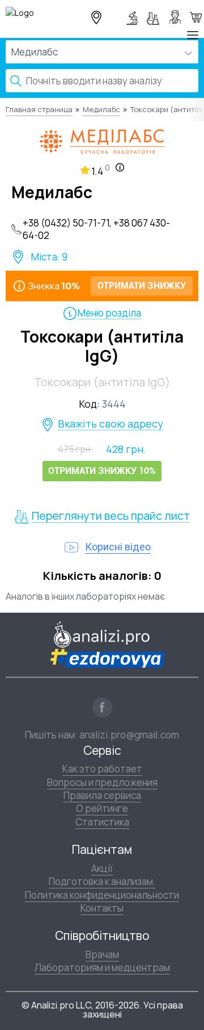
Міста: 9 (49, 257)
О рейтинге (102, 808)
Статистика (102, 821)
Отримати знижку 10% (102, 470)
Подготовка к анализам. (102, 881)
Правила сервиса (102, 795)
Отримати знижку (195, 16)
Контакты (102, 907)
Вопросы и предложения (102, 782)
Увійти (176, 16)
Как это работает (102, 768)
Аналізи (155, 16)
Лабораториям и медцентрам (102, 967)
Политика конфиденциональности (102, 894)
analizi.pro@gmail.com (129, 734)
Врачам (102, 954)
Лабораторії (133, 16)
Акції (102, 868)
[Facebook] (102, 707)
